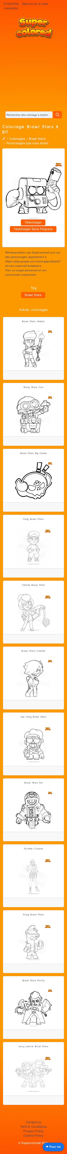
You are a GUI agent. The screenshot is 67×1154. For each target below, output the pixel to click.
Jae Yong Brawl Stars (34, 717)
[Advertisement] (33, 74)
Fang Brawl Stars (33, 519)
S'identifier (11, 3)
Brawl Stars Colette (33, 651)
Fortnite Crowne (33, 849)
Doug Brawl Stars (33, 914)
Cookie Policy (33, 1135)
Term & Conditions (33, 1126)
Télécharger (33, 222)
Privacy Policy (33, 1131)
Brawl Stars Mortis (34, 980)
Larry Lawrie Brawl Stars (33, 1046)
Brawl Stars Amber (33, 321)
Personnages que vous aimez (27, 143)
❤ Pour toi (53, 1146)
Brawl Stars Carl (33, 387)
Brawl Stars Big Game (33, 453)
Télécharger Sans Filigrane (33, 229)
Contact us (33, 1122)
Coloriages (17, 138)
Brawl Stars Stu (33, 783)
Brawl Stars (37, 138)
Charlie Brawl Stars (33, 585)
